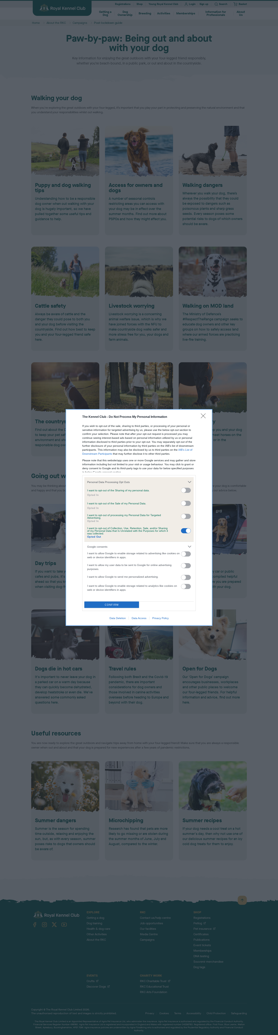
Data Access (139, 618)
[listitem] (139, 482)
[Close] (204, 417)
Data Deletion (117, 618)
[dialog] (139, 517)
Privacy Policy (160, 618)
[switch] (186, 490)
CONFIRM (112, 604)
